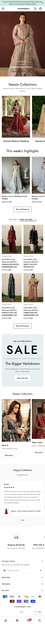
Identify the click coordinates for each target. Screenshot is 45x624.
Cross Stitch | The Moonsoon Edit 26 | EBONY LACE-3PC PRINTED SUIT (31, 263)
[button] (40, 8)
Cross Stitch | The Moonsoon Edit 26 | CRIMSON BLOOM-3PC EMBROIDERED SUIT (10, 263)
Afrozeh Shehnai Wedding (16, 141)
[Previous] (19, 520)
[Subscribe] (40, 570)
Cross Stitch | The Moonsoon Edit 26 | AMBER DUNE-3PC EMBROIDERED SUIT (31, 311)
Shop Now (9, 455)
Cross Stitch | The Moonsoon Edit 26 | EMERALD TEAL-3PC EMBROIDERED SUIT (9, 311)
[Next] (26, 520)
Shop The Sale (22, 378)
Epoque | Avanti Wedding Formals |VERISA (14, 197)
